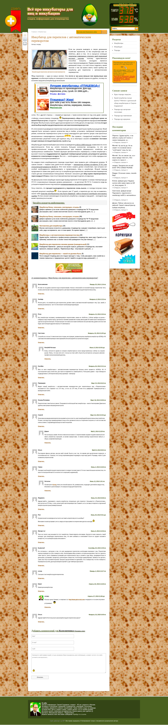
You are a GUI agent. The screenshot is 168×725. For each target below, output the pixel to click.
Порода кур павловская (123, 115)
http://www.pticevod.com (76, 599)
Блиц (54, 484)
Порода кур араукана (122, 119)
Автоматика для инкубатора (50, 226)
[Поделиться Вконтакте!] (25, 39)
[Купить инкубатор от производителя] (69, 273)
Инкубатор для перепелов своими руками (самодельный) (62, 244)
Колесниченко (66, 630)
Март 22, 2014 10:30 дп (98, 415)
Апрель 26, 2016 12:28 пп (97, 584)
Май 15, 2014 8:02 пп (99, 450)
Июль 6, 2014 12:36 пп (98, 531)
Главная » (34, 32)
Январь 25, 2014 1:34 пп (98, 284)
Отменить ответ (79, 631)
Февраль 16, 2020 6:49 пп (97, 614)
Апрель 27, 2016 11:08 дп (96, 596)
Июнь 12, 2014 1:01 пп (97, 481)
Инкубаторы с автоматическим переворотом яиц (59, 235)
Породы (117, 50)
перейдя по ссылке (79, 714)
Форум (104, 32)
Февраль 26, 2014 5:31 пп (97, 366)
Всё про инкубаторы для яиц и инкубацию (50, 11)
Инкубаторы (42, 32)
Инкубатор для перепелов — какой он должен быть (60, 253)
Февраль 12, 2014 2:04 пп (97, 314)
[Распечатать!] (25, 43)
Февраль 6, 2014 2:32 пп (97, 299)
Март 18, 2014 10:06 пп (98, 400)
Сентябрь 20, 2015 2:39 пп (97, 548)
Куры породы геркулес (122, 94)
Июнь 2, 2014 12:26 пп (98, 467)
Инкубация (118, 47)
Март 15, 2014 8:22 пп (98, 383)
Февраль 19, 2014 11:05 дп (97, 333)
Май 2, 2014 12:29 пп (98, 431)
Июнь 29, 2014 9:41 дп (98, 515)
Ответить (41, 294)
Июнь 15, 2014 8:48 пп (98, 498)
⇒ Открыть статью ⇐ (120, 142)
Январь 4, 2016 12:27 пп (98, 571)
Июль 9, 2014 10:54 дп (97, 347)
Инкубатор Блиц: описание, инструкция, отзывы (59, 207)
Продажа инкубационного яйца (87, 32)
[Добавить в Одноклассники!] (25, 35)
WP (63, 721)
